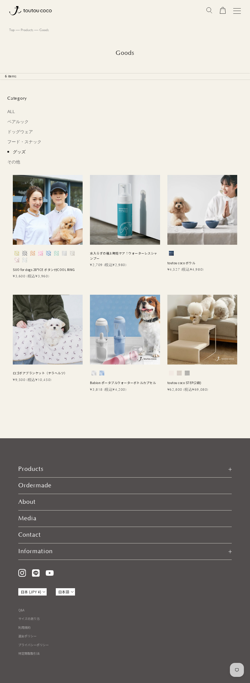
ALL (11, 111)
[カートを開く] (223, 10)
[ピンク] (40, 253)
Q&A (21, 610)
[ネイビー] (171, 253)
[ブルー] (48, 253)
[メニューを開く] (237, 10)
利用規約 (24, 627)
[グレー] (187, 373)
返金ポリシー (27, 636)
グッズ (19, 151)
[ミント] (24, 260)
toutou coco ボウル (181, 263)
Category (17, 98)
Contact (29, 535)
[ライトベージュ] (72, 253)
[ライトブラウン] (179, 373)
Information (35, 551)
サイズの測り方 (29, 618)
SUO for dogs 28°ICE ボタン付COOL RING (44, 269)
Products (27, 30)
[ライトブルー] (101, 373)
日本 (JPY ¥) (31, 591)
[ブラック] (24, 253)
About (27, 502)
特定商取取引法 (29, 653)
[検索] (209, 10)
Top (12, 30)
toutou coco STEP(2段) (184, 382)
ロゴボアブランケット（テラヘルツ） (40, 373)
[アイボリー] (171, 373)
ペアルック (18, 121)
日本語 (63, 591)
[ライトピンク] (16, 260)
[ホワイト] (64, 253)
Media (27, 518)
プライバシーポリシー (33, 644)
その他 (13, 161)
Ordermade (35, 485)
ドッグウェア (20, 131)
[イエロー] (16, 253)
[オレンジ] (32, 253)
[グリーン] (56, 253)
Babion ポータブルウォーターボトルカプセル (123, 382)
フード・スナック (24, 141)
